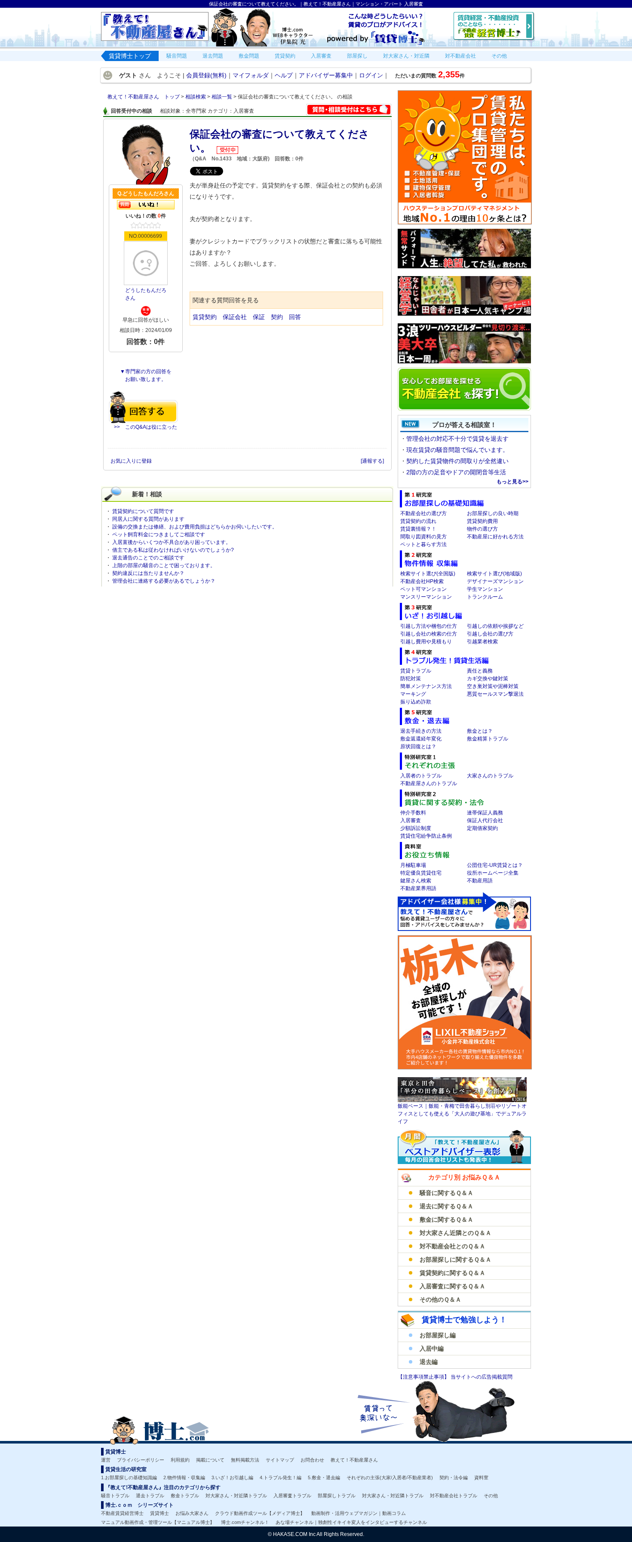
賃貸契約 (205, 316)
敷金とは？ (480, 731)
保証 (259, 316)
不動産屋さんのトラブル (428, 783)
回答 (295, 316)
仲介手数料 (413, 813)
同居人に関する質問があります (148, 519)
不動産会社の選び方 (423, 513)
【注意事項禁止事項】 (424, 1377)
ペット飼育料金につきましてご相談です (158, 534)
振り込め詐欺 (415, 702)
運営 (105, 1459)
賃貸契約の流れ (418, 521)
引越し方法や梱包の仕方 (428, 626)
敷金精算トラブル (487, 739)
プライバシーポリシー (140, 1459)
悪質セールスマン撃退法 (495, 694)
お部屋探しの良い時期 (492, 513)
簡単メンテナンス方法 (426, 686)
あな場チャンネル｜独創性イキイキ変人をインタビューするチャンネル (351, 1522)
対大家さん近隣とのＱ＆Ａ (455, 1232)
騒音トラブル (115, 1495)
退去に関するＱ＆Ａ (446, 1206)
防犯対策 (410, 679)
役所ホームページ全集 (492, 873)
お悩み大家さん (192, 1513)
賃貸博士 (159, 1513)
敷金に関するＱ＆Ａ (446, 1219)
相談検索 (196, 97)
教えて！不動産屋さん (354, 1459)
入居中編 (432, 1348)
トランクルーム (485, 597)
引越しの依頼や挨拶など (495, 626)
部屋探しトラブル (337, 1495)
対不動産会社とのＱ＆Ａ (452, 1246)
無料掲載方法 (245, 1459)
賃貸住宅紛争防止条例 (426, 836)
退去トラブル (150, 1495)
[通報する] (372, 461)
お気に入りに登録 (131, 461)
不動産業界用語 (418, 888)
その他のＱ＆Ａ (440, 1299)
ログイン (371, 75)
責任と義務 (480, 671)
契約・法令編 (453, 1477)
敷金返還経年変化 (421, 739)
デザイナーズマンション (495, 581)
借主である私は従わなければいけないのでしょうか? (173, 550)
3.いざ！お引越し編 (232, 1477)
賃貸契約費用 (482, 521)
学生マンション (485, 589)
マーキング (413, 694)
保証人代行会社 (485, 820)
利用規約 (180, 1459)
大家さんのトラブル (490, 776)
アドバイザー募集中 (326, 75)
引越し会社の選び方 (490, 634)
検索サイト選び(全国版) (427, 574)
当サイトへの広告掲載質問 (481, 1377)
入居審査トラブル (292, 1495)
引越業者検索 (482, 642)
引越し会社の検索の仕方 (428, 634)
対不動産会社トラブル (453, 1495)
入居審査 (410, 820)
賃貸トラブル (415, 671)
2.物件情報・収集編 (184, 1477)
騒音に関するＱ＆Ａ (446, 1192)
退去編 (429, 1361)
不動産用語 (480, 881)
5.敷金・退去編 (324, 1477)
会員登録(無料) (206, 75)
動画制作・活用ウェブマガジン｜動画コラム (358, 1513)
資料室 (481, 1477)
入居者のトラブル (421, 776)
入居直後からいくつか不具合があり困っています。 (171, 542)
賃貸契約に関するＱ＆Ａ (452, 1272)
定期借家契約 (482, 828)
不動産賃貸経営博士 (122, 1513)
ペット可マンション (423, 589)
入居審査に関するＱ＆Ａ (452, 1286)
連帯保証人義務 (485, 813)
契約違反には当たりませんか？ (148, 573)
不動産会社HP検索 (422, 581)
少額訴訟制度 (415, 828)
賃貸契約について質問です (143, 511)
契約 (277, 316)
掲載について (210, 1459)
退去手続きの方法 (421, 731)
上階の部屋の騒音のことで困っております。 (163, 565)
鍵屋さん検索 (415, 881)
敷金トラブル (185, 1495)
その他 (491, 1495)
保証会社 (235, 316)
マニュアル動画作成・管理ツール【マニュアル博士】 (158, 1522)
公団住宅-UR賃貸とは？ (495, 865)
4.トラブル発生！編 (280, 1477)
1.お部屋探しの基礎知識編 (129, 1477)
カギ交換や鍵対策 (487, 679)
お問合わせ (312, 1459)
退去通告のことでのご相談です (148, 558)
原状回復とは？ (418, 746)
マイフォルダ (251, 75)
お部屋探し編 (438, 1335)
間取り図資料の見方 (423, 537)
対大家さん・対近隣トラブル (236, 1495)
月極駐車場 (413, 865)
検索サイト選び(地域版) (494, 574)
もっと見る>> (512, 482)
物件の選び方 (482, 529)
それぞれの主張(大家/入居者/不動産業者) (390, 1477)
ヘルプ (284, 75)
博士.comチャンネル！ (245, 1522)
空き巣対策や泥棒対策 (492, 686)
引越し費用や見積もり (426, 642)
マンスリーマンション (426, 597)
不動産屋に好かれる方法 (495, 537)
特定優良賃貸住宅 (421, 873)
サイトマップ (280, 1459)
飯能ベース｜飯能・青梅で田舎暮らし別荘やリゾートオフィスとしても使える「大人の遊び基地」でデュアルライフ (462, 1113)
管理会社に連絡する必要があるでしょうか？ (163, 581)
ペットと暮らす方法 (423, 544)
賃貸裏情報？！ (418, 529)
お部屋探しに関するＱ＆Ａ (455, 1259)
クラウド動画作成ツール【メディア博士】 (260, 1513)
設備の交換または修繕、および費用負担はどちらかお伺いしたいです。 (194, 527)
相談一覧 (222, 97)
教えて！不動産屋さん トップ (144, 97)
